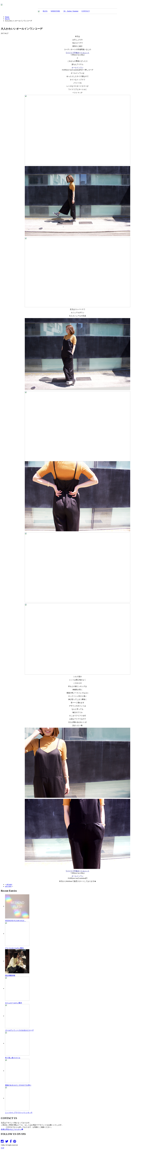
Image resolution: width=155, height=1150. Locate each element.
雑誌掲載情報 (10, 975)
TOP (2, 1148)
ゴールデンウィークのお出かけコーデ (19, 1030)
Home (7, 17)
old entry (9, 884)
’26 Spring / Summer (70, 11)
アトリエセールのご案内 (14, 948)
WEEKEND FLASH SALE (15, 920)
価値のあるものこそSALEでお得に (18, 1085)
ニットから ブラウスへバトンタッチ (18, 1112)
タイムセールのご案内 (13, 1003)
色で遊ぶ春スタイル (12, 1058)
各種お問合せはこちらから (11, 1129)
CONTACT (86, 11)
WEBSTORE (55, 11)
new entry (8, 886)
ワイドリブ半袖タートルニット (77, 53)
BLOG (45, 11)
